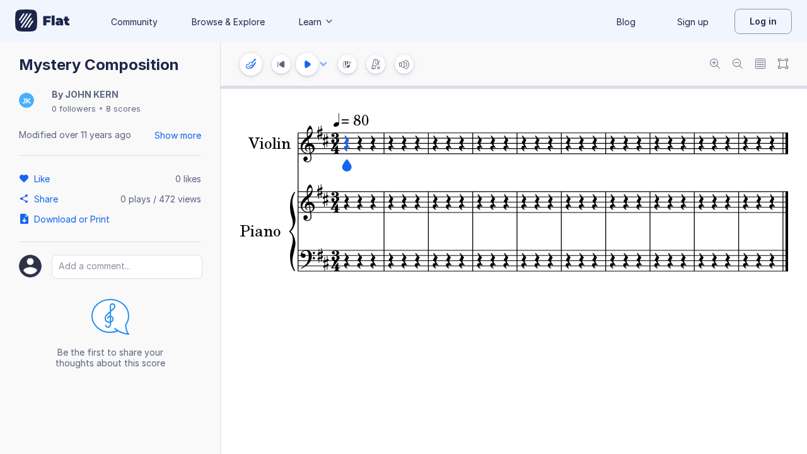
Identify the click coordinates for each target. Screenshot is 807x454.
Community (134, 21)
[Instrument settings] (251, 64)
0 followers (74, 108)
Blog (626, 21)
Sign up (693, 21)
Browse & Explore (228, 21)
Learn (310, 21)
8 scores (123, 108)
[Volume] (404, 64)
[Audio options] (323, 64)
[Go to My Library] (42, 21)
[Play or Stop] (307, 64)
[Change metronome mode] (375, 64)
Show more (177, 135)
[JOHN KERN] (26, 101)
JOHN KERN (92, 94)
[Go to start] (281, 64)
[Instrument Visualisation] (347, 64)
